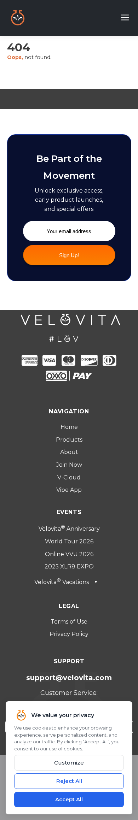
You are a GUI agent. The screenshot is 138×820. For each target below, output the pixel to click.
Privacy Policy (69, 634)
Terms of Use (69, 621)
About (69, 452)
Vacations (66, 582)
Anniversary (69, 528)
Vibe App (69, 489)
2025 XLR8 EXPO (69, 566)
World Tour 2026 (69, 541)
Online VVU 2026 (69, 554)
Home (69, 427)
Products (69, 439)
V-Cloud (69, 477)
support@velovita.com (69, 677)
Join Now (69, 464)
